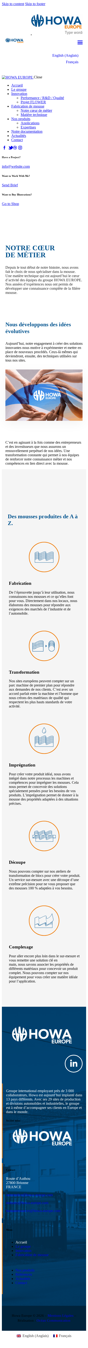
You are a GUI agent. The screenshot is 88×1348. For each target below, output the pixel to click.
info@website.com (16, 166)
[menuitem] (65, 55)
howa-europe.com (39, 1195)
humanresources (18, 1211)
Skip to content (13, 4)
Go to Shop (10, 204)
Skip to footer (35, 4)
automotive (14, 1195)
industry (12, 1203)
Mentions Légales (60, 1315)
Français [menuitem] (72, 62)
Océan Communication (53, 1320)
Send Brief (10, 185)
